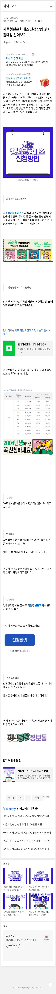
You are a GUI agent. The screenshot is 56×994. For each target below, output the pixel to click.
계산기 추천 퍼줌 (14, 58)
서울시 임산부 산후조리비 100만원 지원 (22, 824)
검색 (44, 6)
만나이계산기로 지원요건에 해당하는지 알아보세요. (27, 332)
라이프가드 (10, 5)
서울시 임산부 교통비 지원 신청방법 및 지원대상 (26, 840)
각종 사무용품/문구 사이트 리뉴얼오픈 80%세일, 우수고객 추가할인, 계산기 (27, 63)
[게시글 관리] (28, 798)
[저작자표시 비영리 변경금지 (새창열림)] (46, 797)
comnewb (39, 987)
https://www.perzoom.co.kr (18, 54)
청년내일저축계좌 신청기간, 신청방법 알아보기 (26, 849)
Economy (10, 809)
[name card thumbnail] (46, 938)
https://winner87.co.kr (16, 74)
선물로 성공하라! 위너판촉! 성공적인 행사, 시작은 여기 (19, 78)
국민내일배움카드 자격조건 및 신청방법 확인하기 (27, 832)
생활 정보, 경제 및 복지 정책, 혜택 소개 (21, 939)
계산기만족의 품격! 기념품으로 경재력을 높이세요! (19, 83)
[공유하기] (20, 798)
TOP (50, 984)
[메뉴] (51, 6)
